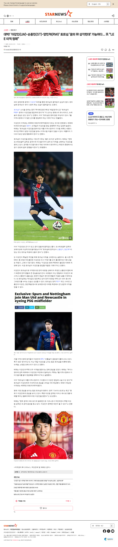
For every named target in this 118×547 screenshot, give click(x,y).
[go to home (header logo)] (59, 13)
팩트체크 (60, 529)
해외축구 (14, 30)
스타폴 (72, 532)
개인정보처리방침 (15, 529)
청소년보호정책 (26, 529)
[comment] (106, 50)
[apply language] (107, 4)
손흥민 (59, 249)
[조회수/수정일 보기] (12, 44)
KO (10, 16)
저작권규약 (42, 529)
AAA (58, 532)
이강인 (32, 102)
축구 (57, 281)
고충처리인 (35, 529)
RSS (55, 529)
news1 (37, 532)
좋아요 (45, 508)
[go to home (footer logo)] (11, 525)
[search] (5, 16)
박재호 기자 (7, 46)
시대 (48, 532)
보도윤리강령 (68, 529)
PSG (15, 112)
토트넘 (16, 110)
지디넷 (43, 532)
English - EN (96, 4)
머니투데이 (21, 532)
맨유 (28, 126)
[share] (109, 50)
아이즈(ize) (65, 532)
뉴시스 (32, 532)
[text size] (113, 50)
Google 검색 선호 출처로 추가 (12, 49)
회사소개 (6, 529)
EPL (42, 359)
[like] (102, 50)
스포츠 (6, 30)
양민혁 (66, 249)
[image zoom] (70, 93)
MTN (26, 532)
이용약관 (49, 529)
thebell (53, 532)
